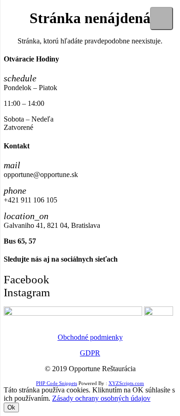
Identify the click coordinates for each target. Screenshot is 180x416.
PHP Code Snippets (56, 383)
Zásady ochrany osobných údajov (101, 398)
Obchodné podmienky (90, 337)
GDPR (90, 353)
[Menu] (161, 18)
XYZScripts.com (126, 383)
